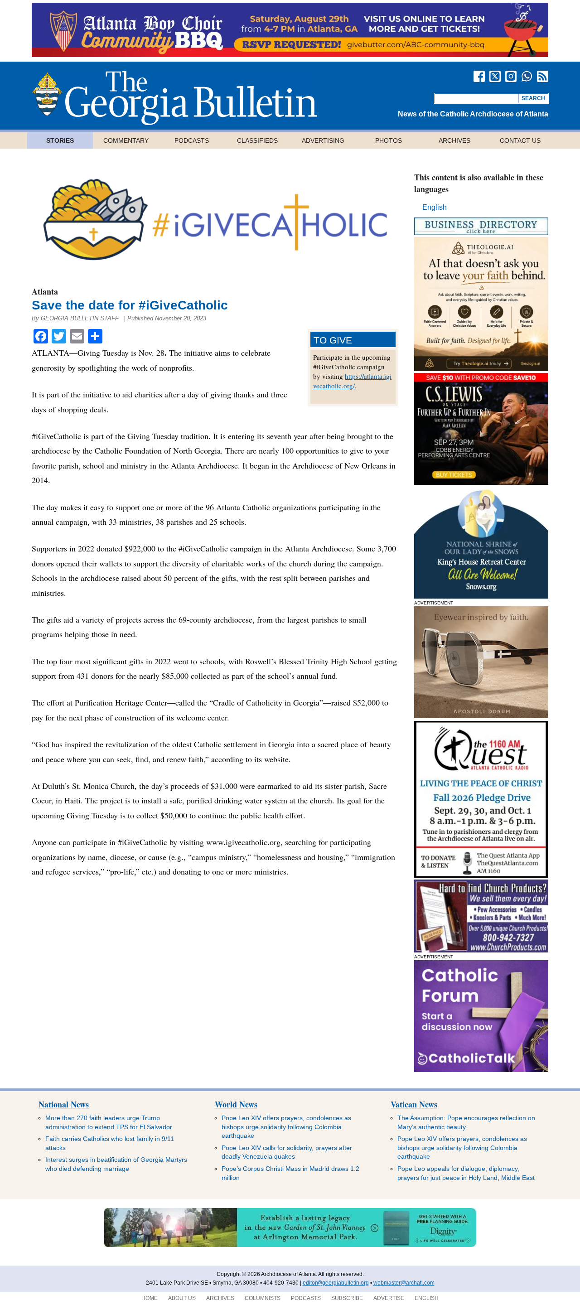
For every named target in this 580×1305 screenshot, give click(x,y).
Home (149, 1298)
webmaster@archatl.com (404, 1283)
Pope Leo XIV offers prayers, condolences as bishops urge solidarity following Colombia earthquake (286, 1126)
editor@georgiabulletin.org (336, 1283)
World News (236, 1104)
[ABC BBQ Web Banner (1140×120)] (290, 54)
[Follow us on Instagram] (511, 76)
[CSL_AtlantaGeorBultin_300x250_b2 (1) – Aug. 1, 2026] (481, 482)
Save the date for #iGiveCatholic (132, 305)
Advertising (323, 140)
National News (64, 1104)
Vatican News (414, 1104)
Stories (60, 140)
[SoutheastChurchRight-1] (481, 950)
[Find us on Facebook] (479, 76)
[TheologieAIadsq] (481, 368)
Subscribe (347, 1298)
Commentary (126, 140)
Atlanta (45, 291)
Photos (388, 140)
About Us (182, 1298)
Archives (454, 140)
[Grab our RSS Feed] (542, 76)
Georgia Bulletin (174, 98)
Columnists (262, 1298)
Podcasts (191, 140)
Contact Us (520, 140)
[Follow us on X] (495, 76)
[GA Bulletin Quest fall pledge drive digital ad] (481, 875)
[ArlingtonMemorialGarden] (290, 1245)
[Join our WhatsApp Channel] (526, 76)
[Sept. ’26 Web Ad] (481, 596)
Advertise (388, 1298)
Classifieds (257, 140)
